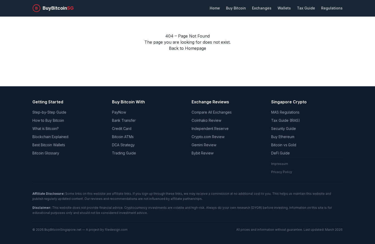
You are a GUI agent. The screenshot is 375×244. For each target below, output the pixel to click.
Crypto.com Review (208, 137)
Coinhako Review (206, 120)
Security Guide (283, 128)
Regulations (332, 8)
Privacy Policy (281, 172)
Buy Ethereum (282, 137)
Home (215, 8)
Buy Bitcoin (236, 8)
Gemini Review (204, 145)
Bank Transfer (124, 120)
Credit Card (121, 128)
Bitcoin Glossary (45, 153)
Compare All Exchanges (212, 112)
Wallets (284, 8)
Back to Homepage (187, 48)
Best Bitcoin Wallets (48, 145)
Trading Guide (124, 153)
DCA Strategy (123, 145)
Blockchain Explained (50, 137)
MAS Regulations (285, 112)
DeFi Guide (280, 153)
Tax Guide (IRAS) (285, 120)
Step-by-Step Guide (49, 112)
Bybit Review (203, 153)
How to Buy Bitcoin (48, 120)
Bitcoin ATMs (123, 137)
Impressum (279, 164)
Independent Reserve (210, 128)
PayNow (119, 112)
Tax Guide (306, 8)
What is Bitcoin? (45, 128)
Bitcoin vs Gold (283, 145)
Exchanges (261, 8)
